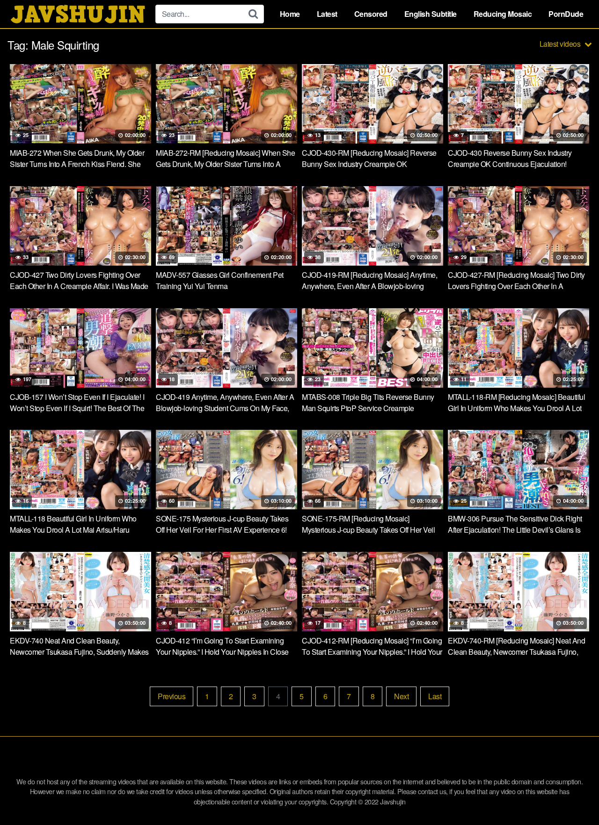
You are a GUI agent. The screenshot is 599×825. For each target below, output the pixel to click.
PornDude (565, 13)
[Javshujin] (77, 14)
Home (290, 13)
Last (434, 696)
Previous (171, 696)
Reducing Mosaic (503, 13)
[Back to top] (573, 795)
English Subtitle (430, 13)
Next (401, 696)
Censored (370, 13)
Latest (327, 13)
